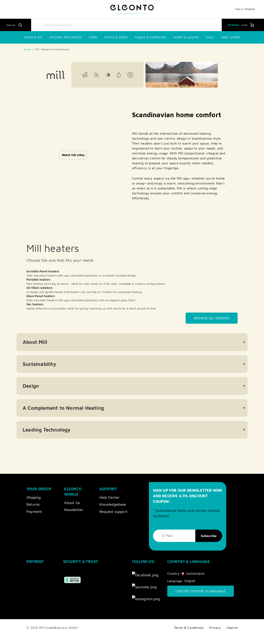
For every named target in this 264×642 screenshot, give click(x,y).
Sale (209, 37)
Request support (113, 511)
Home (93, 37)
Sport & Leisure (186, 37)
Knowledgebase (112, 504)
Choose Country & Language (201, 591)
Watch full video (73, 155)
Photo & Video (115, 37)
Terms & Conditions (189, 627)
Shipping (33, 497)
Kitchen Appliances (66, 37)
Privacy (215, 627)
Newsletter (73, 510)
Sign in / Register (245, 9)
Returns (33, 504)
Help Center (109, 497)
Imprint (232, 627)
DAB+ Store (231, 37)
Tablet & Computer (150, 37)
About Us (72, 503)
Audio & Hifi (33, 37)
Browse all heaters (211, 318)
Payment (34, 511)
